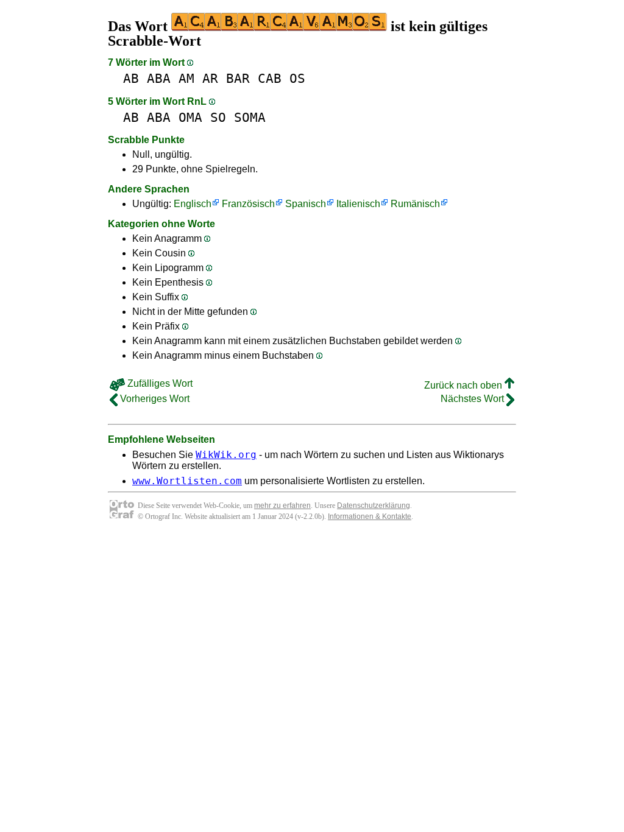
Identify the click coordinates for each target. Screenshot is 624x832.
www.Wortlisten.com (187, 481)
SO (218, 117)
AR (210, 78)
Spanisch (305, 204)
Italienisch (358, 204)
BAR (238, 78)
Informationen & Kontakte (369, 516)
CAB (270, 78)
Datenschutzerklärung (373, 505)
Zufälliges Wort (159, 383)
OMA (190, 117)
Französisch (248, 204)
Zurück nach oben (464, 385)
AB (131, 78)
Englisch (192, 204)
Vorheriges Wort (154, 398)
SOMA (250, 117)
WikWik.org (226, 454)
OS (297, 78)
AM (186, 78)
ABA (159, 78)
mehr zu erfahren (282, 505)
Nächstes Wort (473, 398)
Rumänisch (415, 204)
